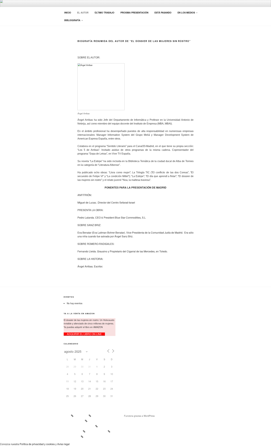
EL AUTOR (82, 12)
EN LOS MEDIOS (186, 12)
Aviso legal (63, 444)
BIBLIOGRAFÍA (72, 20)
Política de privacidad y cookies (37, 444)
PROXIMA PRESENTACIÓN (134, 12)
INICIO (67, 12)
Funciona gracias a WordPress (139, 415)
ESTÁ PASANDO (162, 12)
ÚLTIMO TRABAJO (104, 12)
